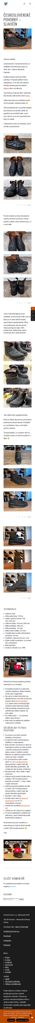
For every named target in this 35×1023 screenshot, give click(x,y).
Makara (6, 88)
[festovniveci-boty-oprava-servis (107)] (18, 384)
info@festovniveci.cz (11, 931)
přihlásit (13, 886)
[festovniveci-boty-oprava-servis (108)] (18, 361)
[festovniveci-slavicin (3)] (18, 593)
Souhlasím (11, 1020)
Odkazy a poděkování (13, 984)
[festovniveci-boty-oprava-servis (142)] (18, 465)
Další (29, 205)
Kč (32, 309)
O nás (7, 970)
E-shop (7, 960)
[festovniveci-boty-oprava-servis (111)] (18, 408)
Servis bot (9, 965)
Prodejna (8, 962)
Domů (7, 957)
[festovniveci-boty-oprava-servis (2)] (18, 176)
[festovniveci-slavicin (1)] (18, 546)
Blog (6, 967)
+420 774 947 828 (21, 927)
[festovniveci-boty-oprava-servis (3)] (18, 199)
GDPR (7, 979)
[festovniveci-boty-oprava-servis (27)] (18, 274)
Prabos (27, 96)
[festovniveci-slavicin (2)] (18, 569)
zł (32, 316)
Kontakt (8, 972)
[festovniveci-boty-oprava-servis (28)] (18, 297)
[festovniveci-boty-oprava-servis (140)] (18, 511)
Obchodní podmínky (12, 982)
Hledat (21, 899)
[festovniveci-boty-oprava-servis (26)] (18, 251)
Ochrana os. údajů (22, 1020)
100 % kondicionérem (20, 762)
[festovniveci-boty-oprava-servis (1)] (18, 153)
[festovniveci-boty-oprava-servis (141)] (18, 488)
